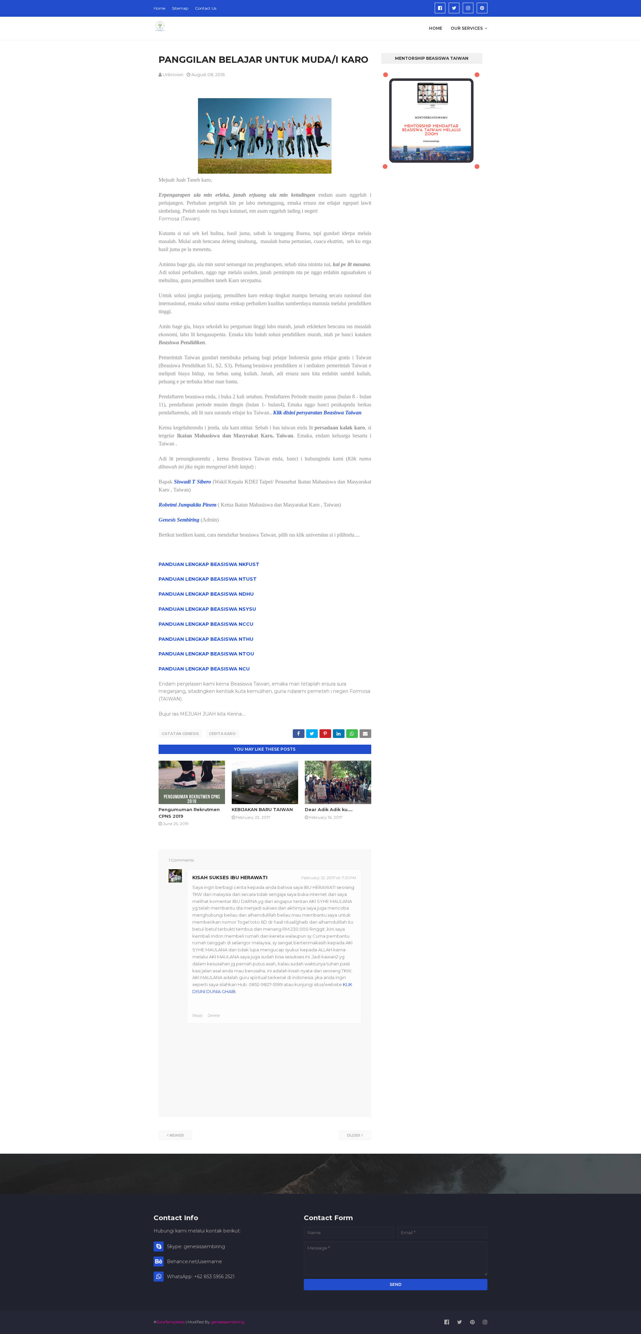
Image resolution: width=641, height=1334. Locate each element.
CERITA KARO (222, 733)
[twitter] (454, 8)
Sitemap (180, 8)
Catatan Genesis (180, 733)
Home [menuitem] (435, 28)
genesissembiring (227, 1321)
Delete (214, 1015)
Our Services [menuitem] (467, 28)
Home (159, 8)
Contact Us (205, 8)
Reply (197, 1015)
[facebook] (440, 8)
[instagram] (468, 8)
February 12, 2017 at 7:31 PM (328, 877)
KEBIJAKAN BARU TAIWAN (262, 809)
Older (353, 1135)
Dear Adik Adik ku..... (329, 809)
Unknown (173, 74)
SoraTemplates (170, 1321)
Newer (177, 1135)
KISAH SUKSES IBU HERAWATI (229, 878)
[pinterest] (482, 8)
